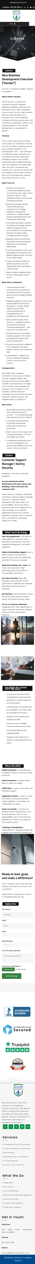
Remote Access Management (18, 1195)
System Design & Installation (18, 1148)
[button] (11, 24)
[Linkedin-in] (33, 7)
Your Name (6, 909)
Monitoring (9, 1153)
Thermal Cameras (13, 1207)
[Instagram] (27, 7)
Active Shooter (12, 1199)
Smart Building (11, 1191)
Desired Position (7, 941)
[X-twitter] (24, 7)
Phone (4, 931)
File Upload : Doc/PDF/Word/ (11, 966)
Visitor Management (14, 1203)
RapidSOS (9, 1183)
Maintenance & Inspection (16, 1157)
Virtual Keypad (11, 1161)
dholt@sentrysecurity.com (14, 897)
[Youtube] (30, 7)
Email (4, 920)
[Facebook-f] (21, 7)
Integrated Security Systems (17, 1144)
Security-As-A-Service (14, 1165)
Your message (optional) (11, 950)
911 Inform (9, 1187)
